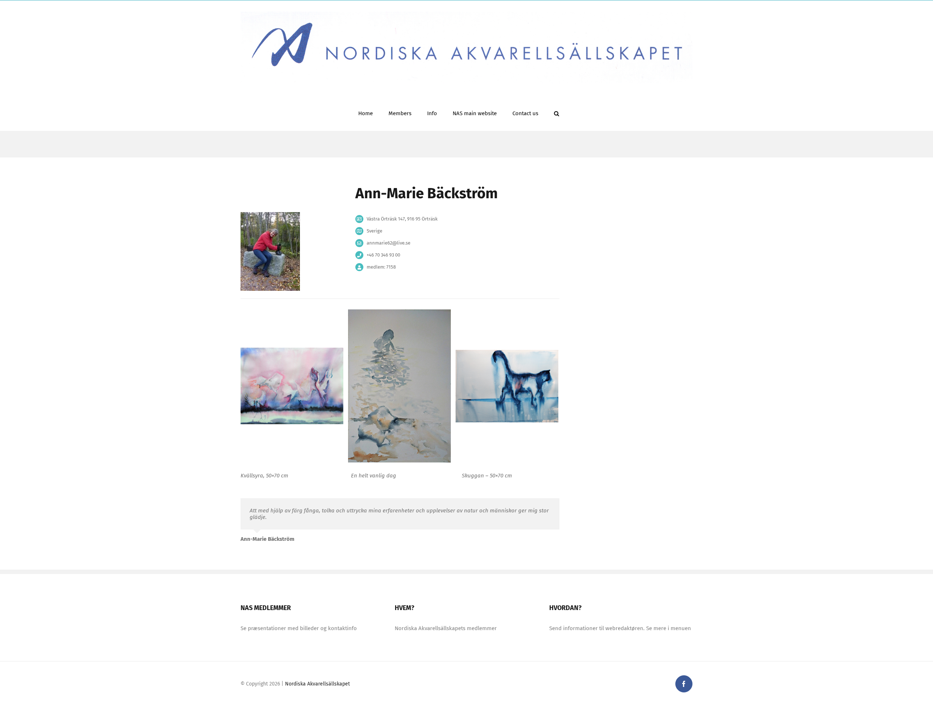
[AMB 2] (399, 385)
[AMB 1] (292, 385)
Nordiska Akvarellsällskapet (317, 684)
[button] (556, 112)
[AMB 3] (507, 385)
